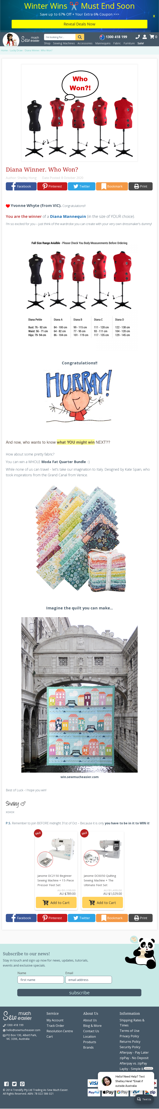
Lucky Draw (16, 18)
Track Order (55, 993)
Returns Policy (130, 1009)
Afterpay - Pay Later (134, 1020)
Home (4, 18)
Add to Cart (59, 870)
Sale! (140, 11)
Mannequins (103, 11)
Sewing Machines (64, 11)
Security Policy (130, 1015)
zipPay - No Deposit (134, 1025)
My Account (55, 988)
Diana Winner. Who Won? (38, 18)
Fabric (117, 11)
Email (69, 941)
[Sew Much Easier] (11, 7)
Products (89, 1010)
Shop (47, 11)
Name (21, 941)
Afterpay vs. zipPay (133, 1031)
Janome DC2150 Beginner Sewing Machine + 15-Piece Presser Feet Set (55, 848)
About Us (90, 988)
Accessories (85, 11)
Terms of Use (129, 998)
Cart (50, 1004)
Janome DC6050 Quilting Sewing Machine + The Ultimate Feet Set (100, 848)
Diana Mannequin (68, 184)
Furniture (129, 11)
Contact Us (91, 999)
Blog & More (92, 993)
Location (89, 1004)
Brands (88, 1015)
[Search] (79, 5)
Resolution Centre (60, 999)
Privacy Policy (129, 1004)
